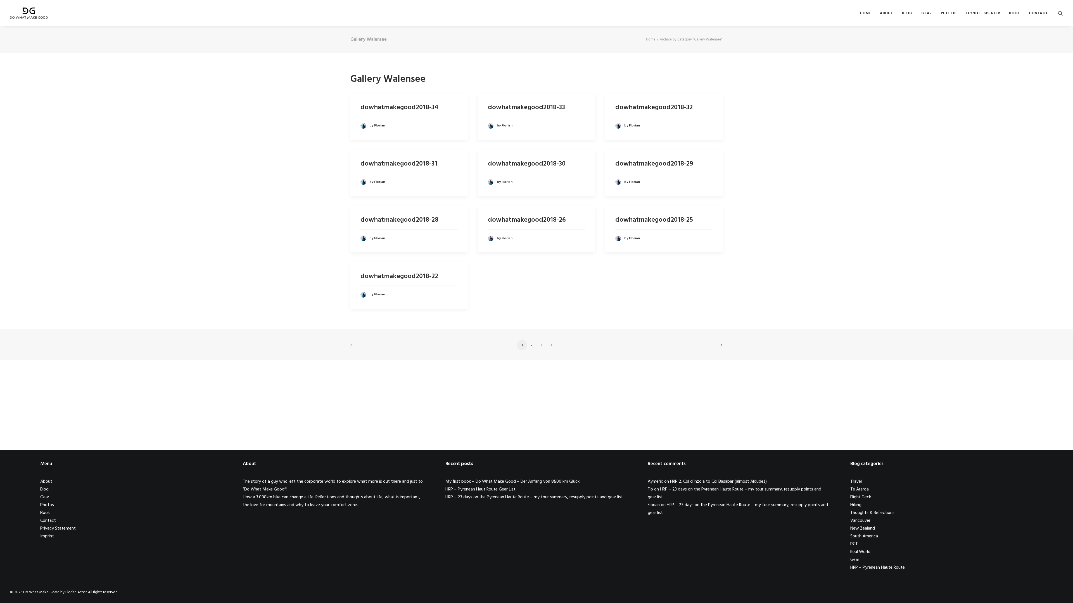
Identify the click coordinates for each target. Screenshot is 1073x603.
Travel (856, 481)
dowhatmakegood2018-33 (526, 107)
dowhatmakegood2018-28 (399, 220)
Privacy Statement (58, 528)
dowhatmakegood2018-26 (527, 220)
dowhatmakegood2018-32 (654, 107)
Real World (860, 552)
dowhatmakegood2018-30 (527, 164)
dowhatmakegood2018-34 (399, 107)
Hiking (855, 505)
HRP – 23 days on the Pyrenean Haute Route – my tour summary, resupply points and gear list (534, 497)
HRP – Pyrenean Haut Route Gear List (480, 489)
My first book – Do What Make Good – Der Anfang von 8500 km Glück (512, 481)
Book (1014, 13)
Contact (1038, 13)
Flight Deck (860, 497)
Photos (949, 13)
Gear (926, 13)
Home (865, 13)
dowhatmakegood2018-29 (654, 164)
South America (864, 536)
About (886, 13)
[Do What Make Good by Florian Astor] (29, 13)
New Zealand (862, 528)
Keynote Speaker (982, 13)
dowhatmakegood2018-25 (654, 220)
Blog (907, 13)
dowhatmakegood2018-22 (399, 276)
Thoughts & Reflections (872, 512)
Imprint (47, 536)
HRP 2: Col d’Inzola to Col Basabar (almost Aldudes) (718, 481)
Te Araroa (859, 489)
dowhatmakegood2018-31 (398, 164)
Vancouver (860, 520)
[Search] (1060, 13)
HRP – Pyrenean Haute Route (877, 567)
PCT (854, 544)
